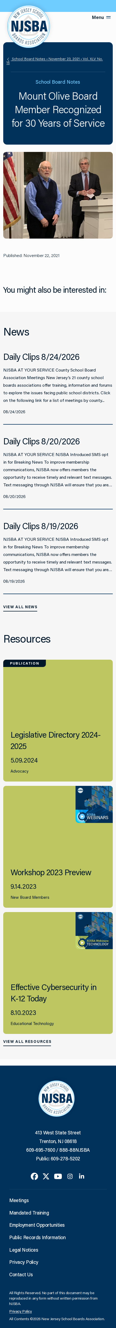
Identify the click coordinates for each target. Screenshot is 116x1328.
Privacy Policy (23, 1262)
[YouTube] (58, 1176)
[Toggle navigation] (108, 17)
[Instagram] (70, 1176)
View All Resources (27, 1041)
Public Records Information (37, 1237)
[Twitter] (46, 1176)
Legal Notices (23, 1249)
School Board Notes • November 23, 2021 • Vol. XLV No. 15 (54, 60)
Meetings (19, 1200)
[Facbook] (34, 1176)
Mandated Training (29, 1212)
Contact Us (21, 1274)
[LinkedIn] (81, 1176)
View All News (20, 606)
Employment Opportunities (36, 1225)
